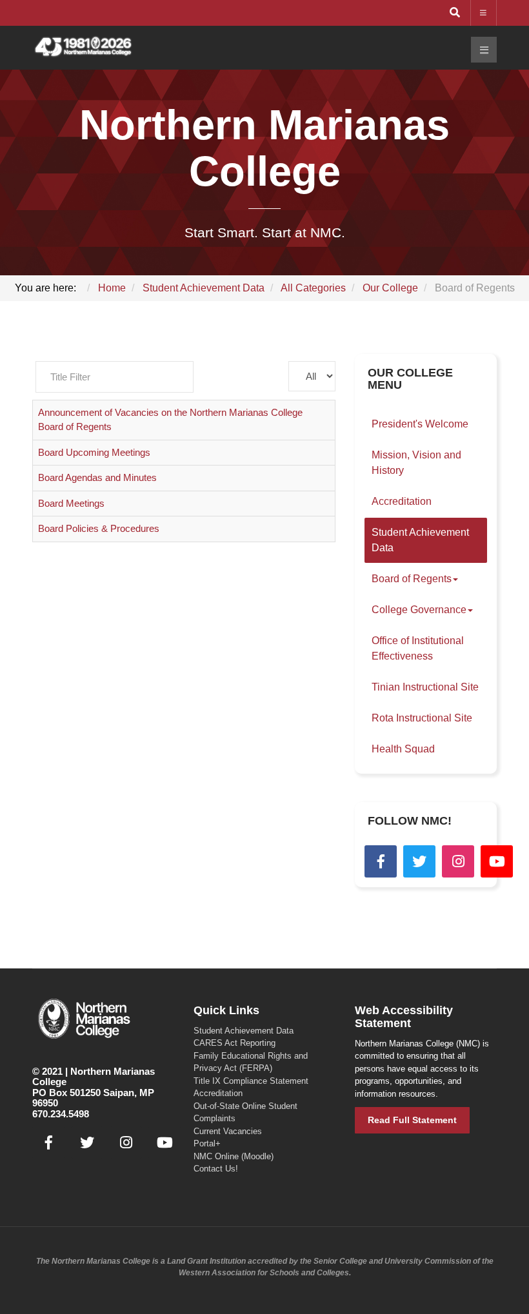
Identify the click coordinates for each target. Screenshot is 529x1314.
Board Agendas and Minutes (97, 477)
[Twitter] (419, 861)
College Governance (419, 609)
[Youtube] (497, 861)
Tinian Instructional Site (425, 687)
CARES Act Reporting (234, 1043)
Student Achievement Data (420, 540)
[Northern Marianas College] (83, 47)
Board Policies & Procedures (98, 528)
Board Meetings (71, 503)
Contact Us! (216, 1168)
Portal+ (207, 1143)
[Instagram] (458, 861)
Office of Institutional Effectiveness (418, 648)
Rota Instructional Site (422, 717)
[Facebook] (380, 861)
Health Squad (403, 748)
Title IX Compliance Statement (251, 1081)
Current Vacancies (228, 1131)
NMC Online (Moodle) (234, 1156)
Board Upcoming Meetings (94, 452)
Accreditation (402, 501)
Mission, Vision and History (416, 462)
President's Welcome (420, 423)
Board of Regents (412, 578)
